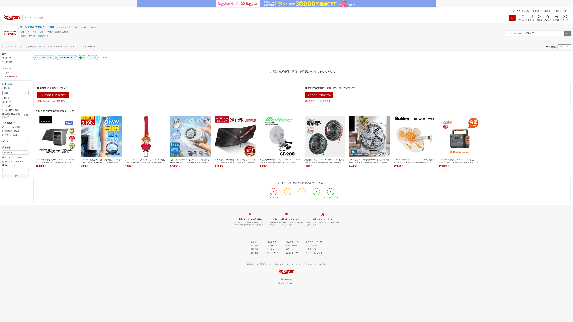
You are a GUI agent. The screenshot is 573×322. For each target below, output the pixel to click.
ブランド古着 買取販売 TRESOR (38, 27)
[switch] (26, 115)
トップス (74, 47)
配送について (43, 36)
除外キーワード (8, 165)
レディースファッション (58, 47)
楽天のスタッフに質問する (319, 95)
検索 (16, 176)
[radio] (3, 58)
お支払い (32, 36)
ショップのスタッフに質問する (53, 95)
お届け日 (6, 98)
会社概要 (23, 36)
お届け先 (6, 88)
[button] (562, 11)
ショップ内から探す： (516, 33)
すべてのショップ (9, 47)
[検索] (513, 18)
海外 (11, 84)
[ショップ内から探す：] (567, 33)
